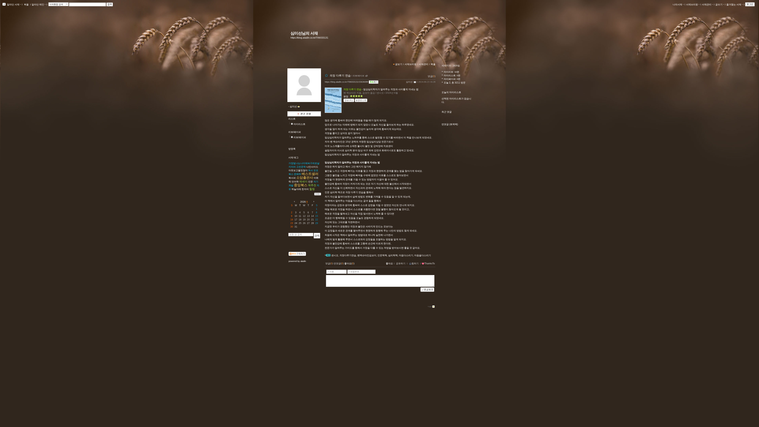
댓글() (431, 76)
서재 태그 (293, 157)
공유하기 (400, 263)
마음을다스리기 (422, 255)
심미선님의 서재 (304, 33)
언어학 (295, 181)
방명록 (291, 148)
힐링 (312, 189)
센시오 (334, 255)
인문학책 (382, 255)
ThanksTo (429, 263)
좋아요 (389, 263)
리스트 (291, 118)
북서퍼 (292, 178)
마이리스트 (299, 124)
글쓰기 (718, 4)
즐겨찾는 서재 (733, 4)
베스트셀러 (310, 174)
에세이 (303, 181)
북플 (26, 4)
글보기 (398, 64)
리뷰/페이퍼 (294, 132)
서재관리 (706, 4)
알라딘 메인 (38, 4)
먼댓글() (339, 263)
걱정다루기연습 (348, 255)
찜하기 (415, 263)
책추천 (312, 185)
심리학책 (393, 255)
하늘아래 (296, 189)
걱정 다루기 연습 (340, 75)
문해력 (297, 174)
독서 (310, 170)
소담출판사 (304, 177)
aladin (303, 261)
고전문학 (301, 166)
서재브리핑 (692, 4)
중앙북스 (300, 185)
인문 (310, 181)
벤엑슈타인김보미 (366, 255)
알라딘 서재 (12, 4)
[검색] (317, 235)
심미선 (409, 82)
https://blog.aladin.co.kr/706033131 (309, 37)
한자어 (305, 189)
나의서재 (677, 4)
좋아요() (349, 263)
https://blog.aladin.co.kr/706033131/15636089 (346, 82)
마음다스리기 (406, 255)
